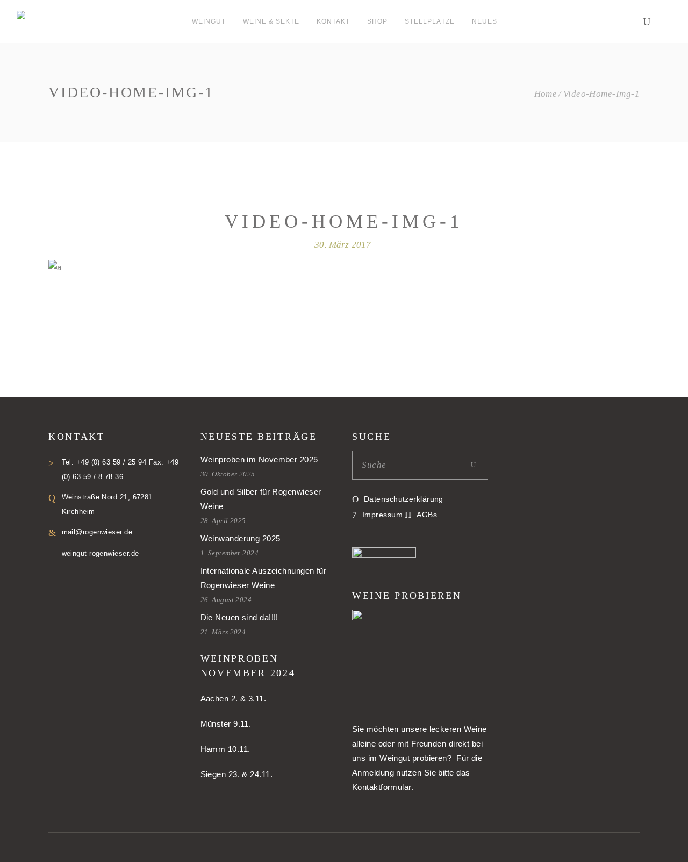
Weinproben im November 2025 (259, 459)
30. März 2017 (342, 245)
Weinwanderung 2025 (240, 538)
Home (545, 93)
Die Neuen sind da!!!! (239, 617)
